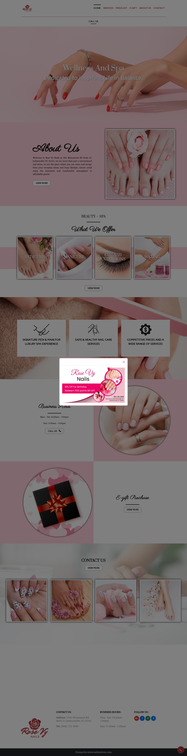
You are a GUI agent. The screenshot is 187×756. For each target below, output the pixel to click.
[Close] (124, 348)
